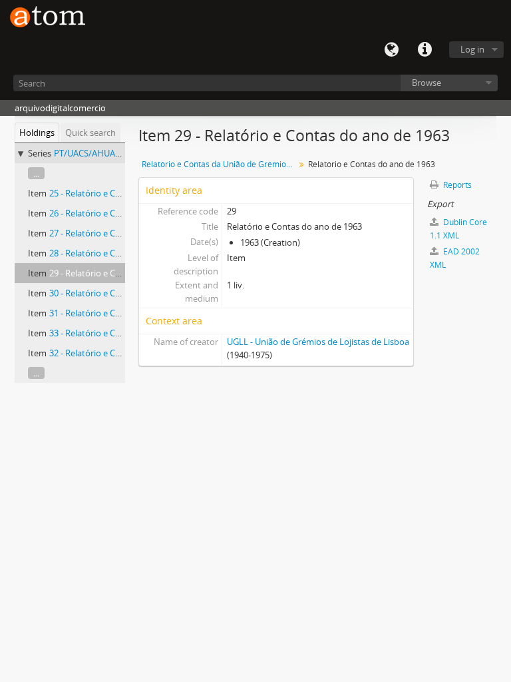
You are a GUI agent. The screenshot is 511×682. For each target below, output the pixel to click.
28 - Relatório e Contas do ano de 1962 (124, 253)
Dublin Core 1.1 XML (458, 228)
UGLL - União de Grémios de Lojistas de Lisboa (318, 342)
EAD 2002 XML (455, 258)
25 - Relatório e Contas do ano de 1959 (124, 193)
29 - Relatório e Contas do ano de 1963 (124, 273)
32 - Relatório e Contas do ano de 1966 (124, 353)
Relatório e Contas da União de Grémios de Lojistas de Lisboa (220, 164)
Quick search (90, 133)
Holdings (37, 133)
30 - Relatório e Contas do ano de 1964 (124, 293)
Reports (456, 184)
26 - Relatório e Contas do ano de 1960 (124, 213)
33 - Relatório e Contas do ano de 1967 (124, 333)
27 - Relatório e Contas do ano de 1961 (124, 233)
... (36, 173)
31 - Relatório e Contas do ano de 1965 (124, 313)
